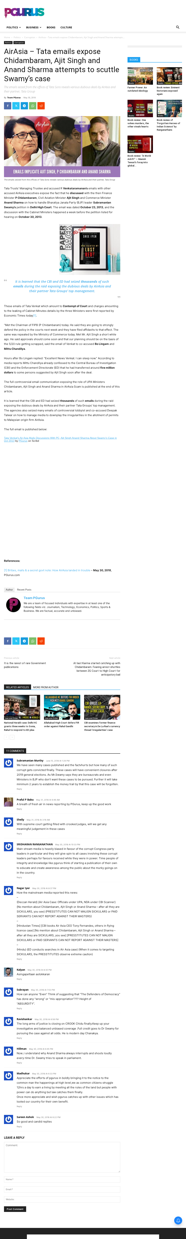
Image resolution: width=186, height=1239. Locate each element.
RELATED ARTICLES (17, 687)
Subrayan (23, 989)
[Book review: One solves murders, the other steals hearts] (140, 108)
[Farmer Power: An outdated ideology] (140, 76)
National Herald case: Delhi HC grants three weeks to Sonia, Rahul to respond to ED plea (20, 726)
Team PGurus (14, 97)
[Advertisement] (115, 13)
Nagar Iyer (23, 888)
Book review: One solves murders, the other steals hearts (138, 123)
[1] (34, 315)
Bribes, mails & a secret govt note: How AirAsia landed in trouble (49, 570)
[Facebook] (7, 105)
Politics (12, 27)
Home (7, 37)
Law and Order (11, 718)
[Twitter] (16, 105)
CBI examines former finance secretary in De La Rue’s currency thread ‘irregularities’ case (102, 726)
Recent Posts (24, 589)
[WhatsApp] (32, 105)
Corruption (29, 37)
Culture (66, 27)
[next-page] (12, 737)
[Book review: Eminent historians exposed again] (169, 76)
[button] (177, 27)
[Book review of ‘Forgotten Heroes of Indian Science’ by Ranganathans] (169, 108)
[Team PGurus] (13, 605)
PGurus (23, 440)
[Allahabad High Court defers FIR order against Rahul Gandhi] (62, 707)
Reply (19, 789)
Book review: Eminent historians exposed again (168, 90)
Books (51, 27)
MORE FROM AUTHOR (45, 687)
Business (32, 27)
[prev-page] (6, 737)
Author (9, 589)
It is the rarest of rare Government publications (25, 665)
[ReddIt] (41, 105)
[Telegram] (24, 105)
